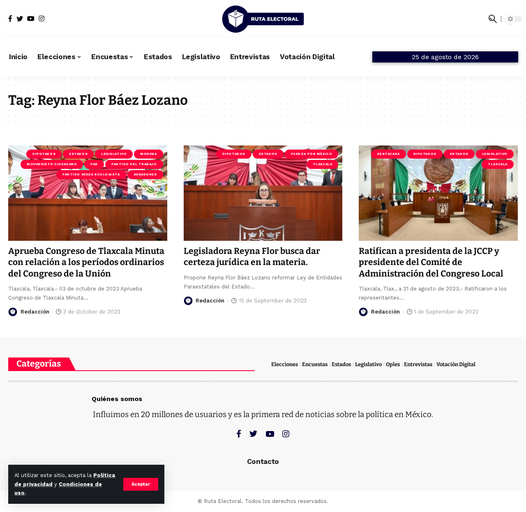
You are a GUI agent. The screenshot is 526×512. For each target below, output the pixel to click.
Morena (148, 154)
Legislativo (114, 154)
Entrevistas (418, 364)
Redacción (35, 312)
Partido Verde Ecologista (91, 174)
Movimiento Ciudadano (52, 164)
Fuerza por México (311, 154)
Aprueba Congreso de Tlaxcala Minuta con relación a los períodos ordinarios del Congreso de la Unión (86, 262)
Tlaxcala (322, 164)
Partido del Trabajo (134, 164)
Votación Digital (455, 364)
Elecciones (284, 364)
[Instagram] (41, 18)
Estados (78, 154)
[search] (493, 19)
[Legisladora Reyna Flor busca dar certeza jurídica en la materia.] (263, 193)
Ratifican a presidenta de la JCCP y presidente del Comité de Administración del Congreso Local (431, 262)
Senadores (145, 174)
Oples (393, 364)
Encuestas (315, 364)
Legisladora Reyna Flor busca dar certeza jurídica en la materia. (252, 257)
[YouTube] (31, 18)
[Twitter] (19, 18)
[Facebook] (10, 18)
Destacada (388, 154)
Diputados (43, 154)
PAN (94, 164)
